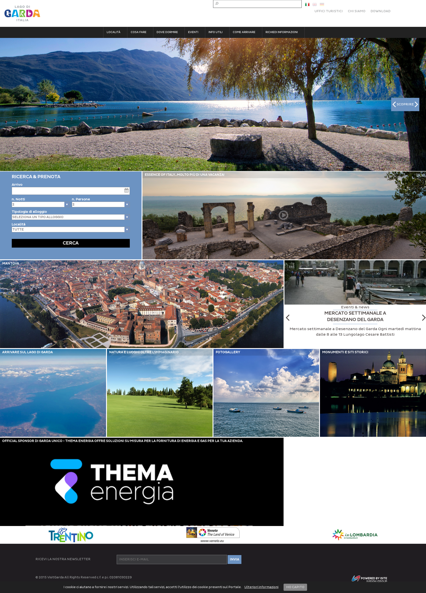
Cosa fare (138, 32)
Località (113, 32)
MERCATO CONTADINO (355, 313)
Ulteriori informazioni (261, 587)
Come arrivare (244, 32)
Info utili (216, 32)
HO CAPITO (295, 587)
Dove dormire (167, 32)
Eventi (193, 32)
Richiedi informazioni (282, 32)
